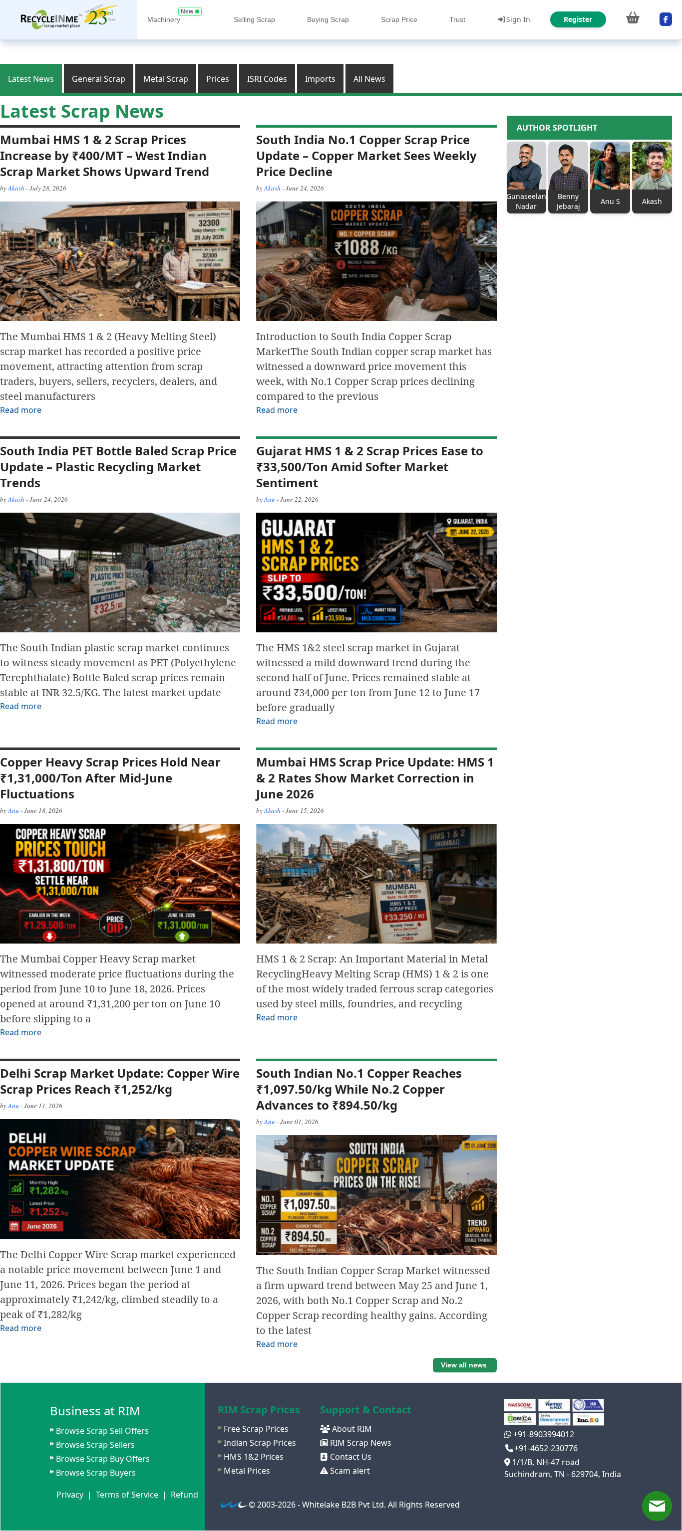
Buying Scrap (328, 19)
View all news (464, 1365)
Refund (184, 1494)
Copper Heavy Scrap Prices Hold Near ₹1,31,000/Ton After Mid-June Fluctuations (110, 778)
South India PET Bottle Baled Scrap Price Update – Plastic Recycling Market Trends (118, 466)
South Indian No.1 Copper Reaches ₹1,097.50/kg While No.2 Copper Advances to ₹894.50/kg (359, 1089)
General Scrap (98, 78)
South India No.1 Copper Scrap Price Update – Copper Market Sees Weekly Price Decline (366, 155)
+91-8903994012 (542, 1434)
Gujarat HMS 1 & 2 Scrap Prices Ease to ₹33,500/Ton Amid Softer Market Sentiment (369, 466)
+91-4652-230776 (546, 1448)
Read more (20, 409)
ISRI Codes (267, 78)
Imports (320, 78)
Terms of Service (127, 1494)
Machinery (163, 19)
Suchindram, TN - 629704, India (562, 1474)
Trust (457, 19)
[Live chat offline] (657, 1506)
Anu (269, 499)
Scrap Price (399, 19)
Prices (217, 78)
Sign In (518, 19)
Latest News (31, 78)
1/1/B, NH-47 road (545, 1462)
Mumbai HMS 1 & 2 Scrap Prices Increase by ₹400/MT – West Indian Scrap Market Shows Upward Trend (104, 155)
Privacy (69, 1494)
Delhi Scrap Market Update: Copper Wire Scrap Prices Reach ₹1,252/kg (120, 1081)
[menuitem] (68, 19)
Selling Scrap (254, 19)
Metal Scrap (165, 78)
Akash (16, 188)
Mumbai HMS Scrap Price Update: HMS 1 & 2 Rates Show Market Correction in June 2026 (375, 778)
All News (369, 78)
